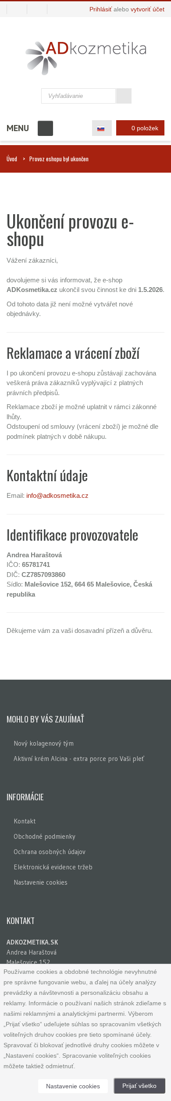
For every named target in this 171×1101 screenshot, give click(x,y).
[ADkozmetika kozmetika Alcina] (85, 58)
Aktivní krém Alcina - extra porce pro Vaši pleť (79, 758)
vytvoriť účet (147, 9)
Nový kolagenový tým (44, 743)
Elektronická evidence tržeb (53, 867)
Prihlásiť (100, 9)
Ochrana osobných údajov (50, 851)
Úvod (12, 158)
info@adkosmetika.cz (57, 495)
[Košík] (17, 9)
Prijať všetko (139, 1085)
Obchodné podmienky (44, 836)
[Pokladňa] (40, 9)
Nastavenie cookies (41, 882)
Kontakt (25, 821)
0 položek (145, 128)
